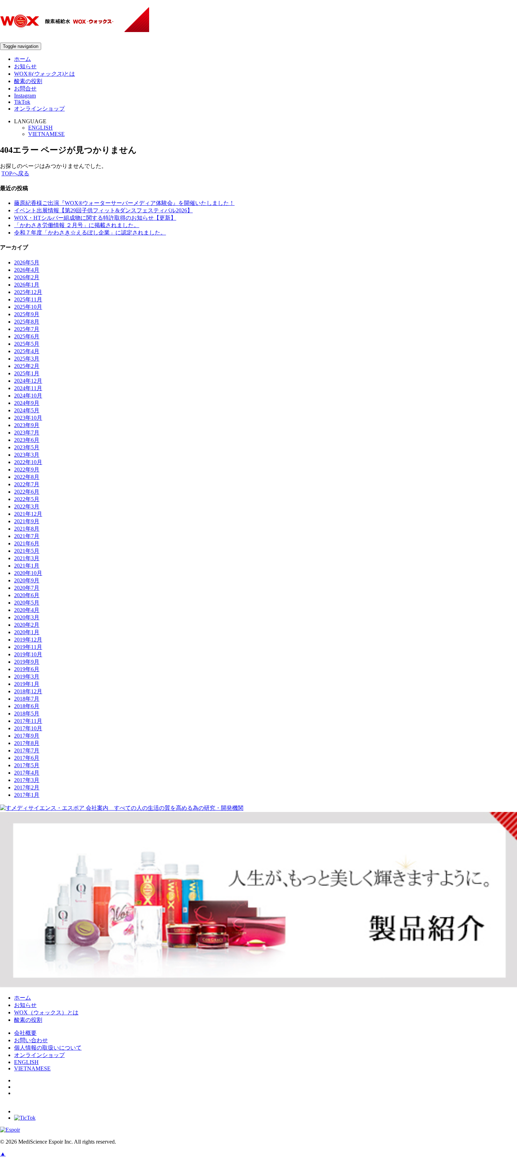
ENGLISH (40, 128)
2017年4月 (26, 773)
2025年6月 (26, 336)
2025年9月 (26, 314)
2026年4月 (26, 270)
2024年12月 (28, 381)
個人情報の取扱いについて (48, 1048)
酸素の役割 (28, 81)
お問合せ (25, 89)
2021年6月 (26, 543)
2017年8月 (26, 743)
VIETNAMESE (46, 134)
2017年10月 (28, 728)
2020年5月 (26, 603)
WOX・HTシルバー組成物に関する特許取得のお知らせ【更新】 (95, 218)
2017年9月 (26, 736)
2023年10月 (28, 418)
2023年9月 (26, 425)
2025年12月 (28, 292)
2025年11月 (28, 299)
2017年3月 (26, 780)
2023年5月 (26, 447)
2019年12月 (28, 640)
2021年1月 (26, 566)
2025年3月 (26, 359)
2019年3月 (26, 677)
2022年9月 (26, 470)
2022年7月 (26, 484)
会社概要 (25, 1033)
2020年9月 (26, 580)
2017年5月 (26, 765)
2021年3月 (26, 558)
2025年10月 (28, 307)
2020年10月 (28, 573)
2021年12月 (28, 514)
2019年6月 (26, 669)
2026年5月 (26, 262)
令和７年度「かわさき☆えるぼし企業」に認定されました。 (90, 233)
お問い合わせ (31, 1040)
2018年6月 (26, 706)
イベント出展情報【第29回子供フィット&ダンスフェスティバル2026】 (103, 210)
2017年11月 (28, 721)
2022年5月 (26, 499)
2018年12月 (28, 691)
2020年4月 (26, 610)
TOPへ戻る (15, 173)
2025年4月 (26, 351)
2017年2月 (26, 787)
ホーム (22, 59)
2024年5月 (26, 410)
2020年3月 (26, 617)
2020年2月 (26, 625)
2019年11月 (28, 647)
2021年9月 (26, 521)
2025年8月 (26, 322)
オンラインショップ (39, 109)
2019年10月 (28, 654)
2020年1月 (26, 632)
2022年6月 (26, 492)
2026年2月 (26, 277)
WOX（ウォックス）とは (46, 1012)
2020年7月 (26, 588)
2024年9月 (26, 403)
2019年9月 (26, 662)
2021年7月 (26, 536)
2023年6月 (26, 440)
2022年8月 (26, 477)
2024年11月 (28, 388)
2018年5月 (26, 714)
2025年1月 (26, 373)
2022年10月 (28, 462)
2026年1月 (26, 285)
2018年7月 (26, 699)
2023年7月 (26, 433)
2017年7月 (26, 750)
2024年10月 (28, 396)
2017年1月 (26, 795)
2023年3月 (26, 455)
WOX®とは (44, 74)
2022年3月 (26, 506)
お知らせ (25, 66)
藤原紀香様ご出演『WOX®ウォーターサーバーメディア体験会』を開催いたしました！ (124, 203)
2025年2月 (26, 366)
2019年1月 (26, 684)
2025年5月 (26, 344)
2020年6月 (26, 595)
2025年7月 (26, 329)
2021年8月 (26, 529)
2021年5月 (26, 551)
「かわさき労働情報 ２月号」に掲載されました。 (76, 225)
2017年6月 (26, 758)
